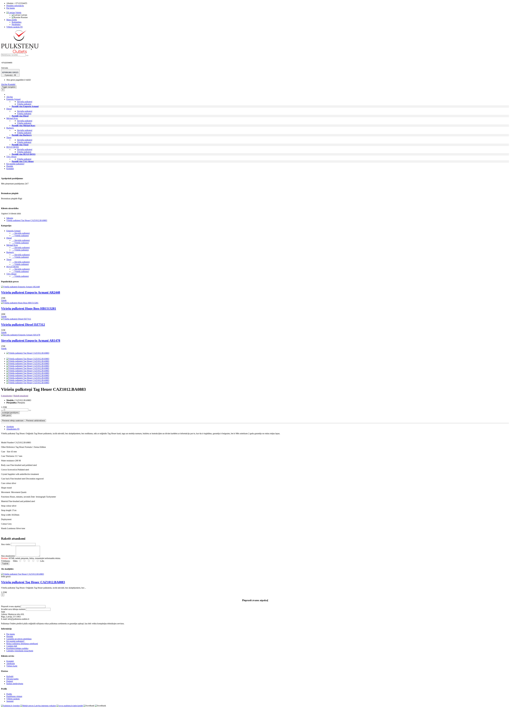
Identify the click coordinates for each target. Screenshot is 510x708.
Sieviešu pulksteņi (24, 101)
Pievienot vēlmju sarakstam (13, 421)
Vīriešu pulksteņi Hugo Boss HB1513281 (28, 308)
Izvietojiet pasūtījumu (10, 413)
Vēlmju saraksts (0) (14, 27)
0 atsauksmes (6, 396)
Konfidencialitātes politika (17, 648)
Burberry (10, 252)
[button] (13, 12)
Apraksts (10, 426)
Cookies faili (11, 646)
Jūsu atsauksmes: (8, 556)
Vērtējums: (5, 561)
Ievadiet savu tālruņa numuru (13, 609)
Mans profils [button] (11, 20)
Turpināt (5, 564)
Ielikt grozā (6, 415)
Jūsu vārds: (5, 544)
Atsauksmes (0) (12, 429)
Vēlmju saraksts (13, 699)
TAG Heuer (11, 274)
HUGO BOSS (12, 267)
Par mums (10, 8)
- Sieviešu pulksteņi (21, 233)
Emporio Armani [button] (13, 99)
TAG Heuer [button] (11, 157)
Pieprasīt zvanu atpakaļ (10, 606)
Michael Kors (12, 245)
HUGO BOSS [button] (12, 147)
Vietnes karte (11, 666)
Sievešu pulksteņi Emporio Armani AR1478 (30, 340)
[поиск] (27, 55)
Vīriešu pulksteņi (24, 104)
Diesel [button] (9, 109)
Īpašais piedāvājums (14, 683)
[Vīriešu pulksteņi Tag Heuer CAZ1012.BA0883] (27, 353)
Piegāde (9, 166)
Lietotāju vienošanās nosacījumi (19, 651)
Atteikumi (10, 663)
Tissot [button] (8, 137)
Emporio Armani (13, 231)
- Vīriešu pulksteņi (20, 235)
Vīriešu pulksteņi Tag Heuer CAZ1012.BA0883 (26, 220)
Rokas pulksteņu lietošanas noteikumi (22, 643)
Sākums (9, 218)
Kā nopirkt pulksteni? (15, 164)
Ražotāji (9, 676)
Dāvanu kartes (12, 679)
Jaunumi (9, 701)
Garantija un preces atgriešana (18, 639)
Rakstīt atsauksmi (21, 396)
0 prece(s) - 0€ (10, 74)
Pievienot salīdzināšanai (35, 421)
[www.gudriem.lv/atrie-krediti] (69, 706)
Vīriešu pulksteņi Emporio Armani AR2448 (30, 292)
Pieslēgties (16, 24)
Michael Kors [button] (12, 118)
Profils (9, 694)
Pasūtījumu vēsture (14, 696)
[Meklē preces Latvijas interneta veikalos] (10, 706)
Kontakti (11, 84)
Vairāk (4, 300)
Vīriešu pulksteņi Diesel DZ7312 (23, 324)
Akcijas (4, 84)
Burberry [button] (10, 128)
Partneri (9, 681)
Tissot (8, 259)
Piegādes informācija (15, 6)
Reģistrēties (16, 22)
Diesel (9, 238)
